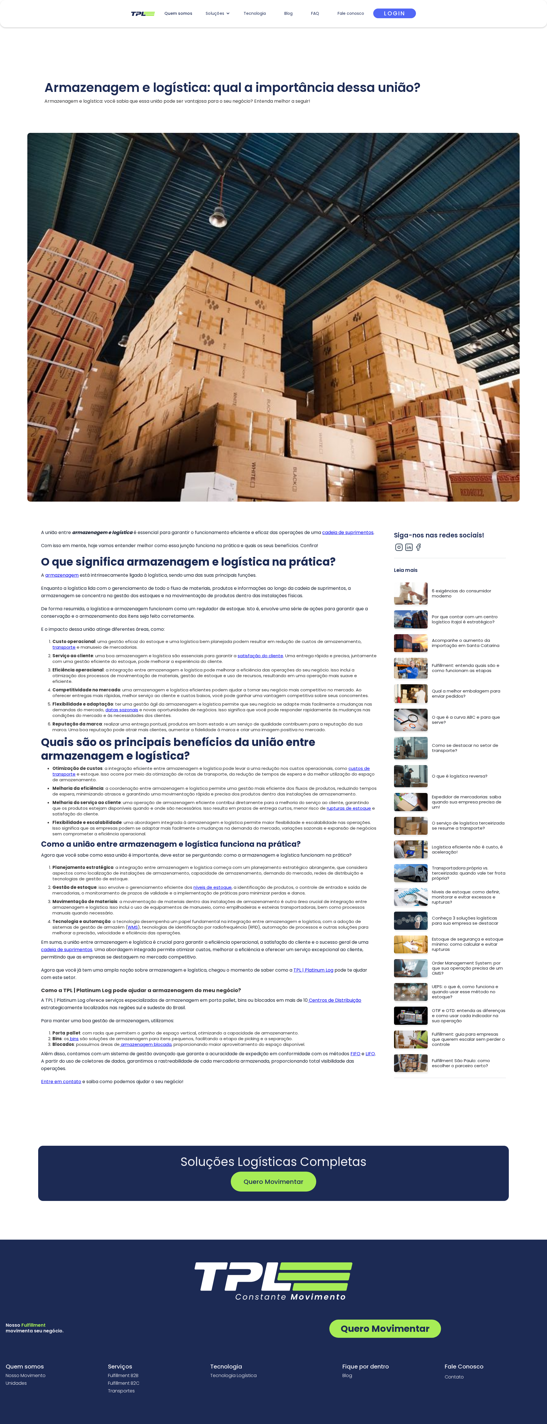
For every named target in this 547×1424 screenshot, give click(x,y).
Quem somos (178, 13)
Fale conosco (351, 13)
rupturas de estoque (349, 808)
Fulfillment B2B (123, 1376)
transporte (63, 647)
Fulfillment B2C (123, 1383)
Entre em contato (61, 1081)
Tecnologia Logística (233, 1376)
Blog (288, 13)
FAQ (315, 13)
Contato (454, 1377)
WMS (133, 927)
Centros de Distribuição (334, 1000)
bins (74, 1039)
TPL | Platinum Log (313, 970)
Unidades (16, 1383)
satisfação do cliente (260, 656)
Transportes (121, 1391)
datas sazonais (121, 710)
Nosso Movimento (26, 1376)
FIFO (355, 1053)
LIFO (370, 1053)
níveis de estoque (212, 887)
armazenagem (62, 575)
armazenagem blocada (146, 1044)
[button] (218, 13)
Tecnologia (255, 13)
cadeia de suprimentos (347, 532)
